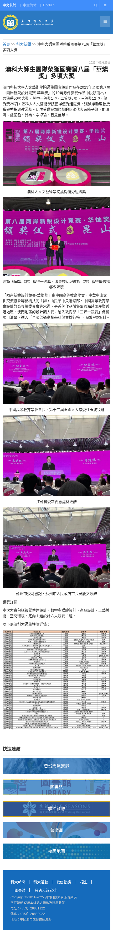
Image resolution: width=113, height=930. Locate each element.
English (48, 5)
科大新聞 (23, 44)
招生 (84, 882)
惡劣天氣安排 (46, 890)
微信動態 (63, 882)
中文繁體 (9, 5)
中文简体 (30, 5)
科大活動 (40, 882)
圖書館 (19, 890)
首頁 (6, 44)
